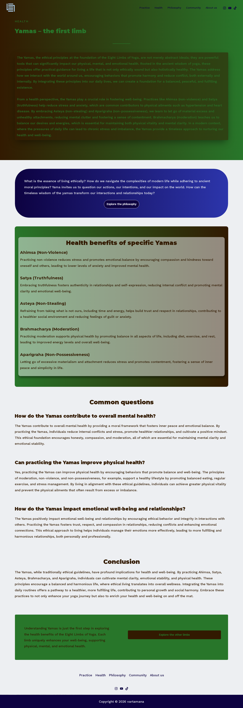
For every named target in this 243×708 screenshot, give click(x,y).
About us (211, 7)
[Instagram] (224, 8)
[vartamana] (10, 7)
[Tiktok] (126, 688)
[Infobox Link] (121, 261)
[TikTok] (235, 8)
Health (159, 7)
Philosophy (174, 7)
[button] (121, 204)
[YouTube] (229, 8)
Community (193, 7)
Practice (144, 7)
